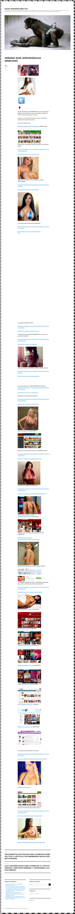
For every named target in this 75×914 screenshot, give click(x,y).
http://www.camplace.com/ (25, 645)
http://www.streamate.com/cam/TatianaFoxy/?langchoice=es (32, 493)
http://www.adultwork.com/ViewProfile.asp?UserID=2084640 (32, 758)
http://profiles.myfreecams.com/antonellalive (28, 376)
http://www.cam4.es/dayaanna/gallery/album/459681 (30, 815)
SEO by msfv (31, 900)
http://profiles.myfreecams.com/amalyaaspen (28, 154)
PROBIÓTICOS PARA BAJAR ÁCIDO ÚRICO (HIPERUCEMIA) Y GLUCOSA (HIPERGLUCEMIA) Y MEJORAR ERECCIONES (15, 894)
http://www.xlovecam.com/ (25, 609)
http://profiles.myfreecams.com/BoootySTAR (28, 189)
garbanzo (31, 893)
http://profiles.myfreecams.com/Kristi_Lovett (28, 331)
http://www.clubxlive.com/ (25, 684)
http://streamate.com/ (24, 430)
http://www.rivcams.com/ (26, 704)
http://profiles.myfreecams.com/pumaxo (27, 344)
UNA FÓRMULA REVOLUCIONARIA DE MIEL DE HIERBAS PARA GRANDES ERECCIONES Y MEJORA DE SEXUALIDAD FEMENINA (16, 897)
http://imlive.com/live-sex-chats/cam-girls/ (29, 566)
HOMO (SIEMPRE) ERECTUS (16, 9)
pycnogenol (37, 893)
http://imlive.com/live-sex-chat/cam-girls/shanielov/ (30, 592)
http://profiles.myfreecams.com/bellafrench (28, 404)
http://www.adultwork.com (25, 726)
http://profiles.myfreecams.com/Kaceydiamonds (29, 231)
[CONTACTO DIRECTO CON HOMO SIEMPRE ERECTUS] (34, 107)
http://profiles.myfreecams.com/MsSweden (28, 392)
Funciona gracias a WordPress (22, 908)
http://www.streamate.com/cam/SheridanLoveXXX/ (30, 458)
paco (6, 68)
